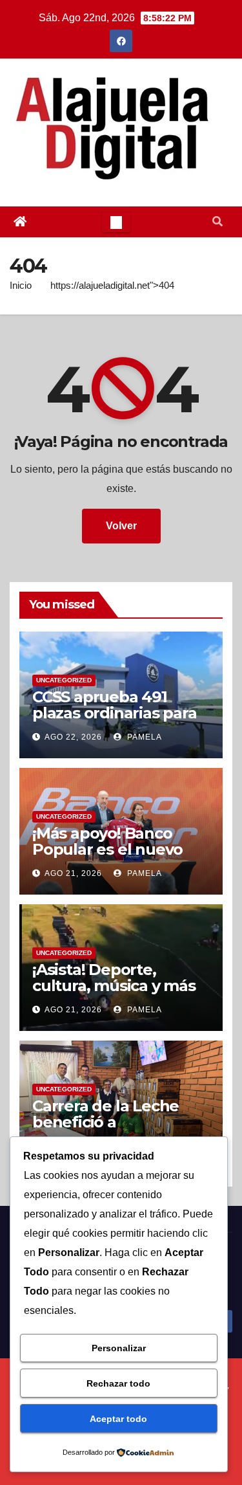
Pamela (143, 737)
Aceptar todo (118, 1419)
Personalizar (119, 1348)
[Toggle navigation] (116, 222)
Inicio (21, 285)
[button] (217, 222)
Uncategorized (64, 680)
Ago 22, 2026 (73, 737)
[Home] (20, 222)
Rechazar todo (118, 1383)
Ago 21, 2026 (73, 873)
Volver (121, 525)
